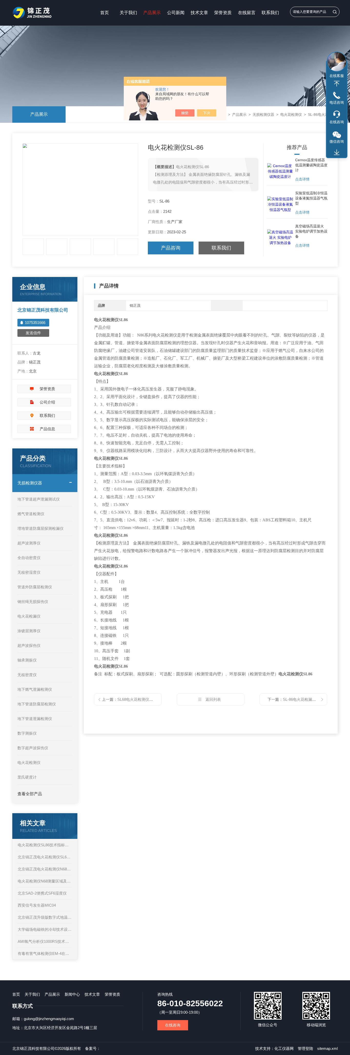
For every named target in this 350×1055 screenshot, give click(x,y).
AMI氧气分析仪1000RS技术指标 (45, 941)
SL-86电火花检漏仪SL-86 (304, 699)
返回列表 (213, 699)
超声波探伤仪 (28, 645)
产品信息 (47, 429)
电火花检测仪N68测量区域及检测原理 (45, 881)
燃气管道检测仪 (30, 514)
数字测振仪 (27, 733)
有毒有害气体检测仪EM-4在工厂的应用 (45, 953)
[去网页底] (336, 152)
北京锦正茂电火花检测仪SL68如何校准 (45, 857)
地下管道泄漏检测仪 (34, 718)
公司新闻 (175, 12)
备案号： (92, 1048)
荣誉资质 (223, 12)
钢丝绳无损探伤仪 (32, 601)
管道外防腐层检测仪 (34, 587)
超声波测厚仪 (28, 543)
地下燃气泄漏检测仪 (34, 689)
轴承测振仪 (27, 660)
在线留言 (246, 12)
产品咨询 (170, 248)
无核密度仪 (27, 675)
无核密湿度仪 (28, 572)
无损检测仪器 (263, 114)
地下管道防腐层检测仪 (36, 704)
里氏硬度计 (27, 777)
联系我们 (270, 12)
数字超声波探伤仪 (32, 748)
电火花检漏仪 (28, 616)
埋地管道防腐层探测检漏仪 (40, 528)
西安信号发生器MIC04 (37, 905)
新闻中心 (72, 994)
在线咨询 (172, 1025)
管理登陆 (305, 1048)
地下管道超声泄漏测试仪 (38, 499)
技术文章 (199, 12)
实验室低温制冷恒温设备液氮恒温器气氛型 (311, 198)
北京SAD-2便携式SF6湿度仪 (42, 893)
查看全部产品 (29, 794)
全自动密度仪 (28, 557)
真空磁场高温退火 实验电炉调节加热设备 (311, 231)
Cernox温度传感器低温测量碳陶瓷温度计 (311, 165)
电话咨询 (337, 102)
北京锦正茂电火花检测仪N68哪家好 (45, 869)
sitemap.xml (327, 1048)
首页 (104, 12)
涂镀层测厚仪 (28, 631)
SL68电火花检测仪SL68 (137, 699)
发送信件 (33, 333)
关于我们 (128, 12)
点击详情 (302, 179)
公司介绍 (47, 402)
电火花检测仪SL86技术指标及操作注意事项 (45, 845)
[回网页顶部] (336, 84)
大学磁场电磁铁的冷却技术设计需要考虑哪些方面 (45, 929)
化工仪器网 (284, 1048)
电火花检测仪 (291, 114)
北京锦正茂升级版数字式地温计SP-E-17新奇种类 (45, 917)
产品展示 (152, 12)
